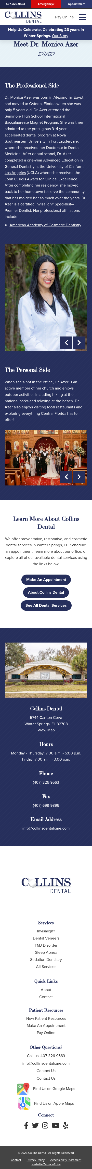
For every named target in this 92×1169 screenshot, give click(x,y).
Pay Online (64, 17)
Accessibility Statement (65, 1160)
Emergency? (46, 4)
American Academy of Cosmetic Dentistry (45, 225)
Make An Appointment (46, 579)
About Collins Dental (46, 592)
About (46, 990)
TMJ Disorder (46, 945)
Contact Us (46, 1071)
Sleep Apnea (46, 952)
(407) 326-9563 (46, 782)
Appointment (76, 4)
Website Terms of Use (46, 1164)
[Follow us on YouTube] (56, 1126)
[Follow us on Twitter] (35, 1126)
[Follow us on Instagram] (45, 1126)
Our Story (60, 36)
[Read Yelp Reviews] (65, 1126)
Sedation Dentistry (46, 959)
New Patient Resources (46, 1018)
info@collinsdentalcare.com (46, 828)
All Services (46, 966)
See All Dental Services (46, 605)
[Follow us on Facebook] (26, 1126)
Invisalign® (46, 931)
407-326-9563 (15, 4)
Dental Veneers (46, 938)
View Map (46, 730)
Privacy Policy (36, 1160)
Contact (46, 997)
